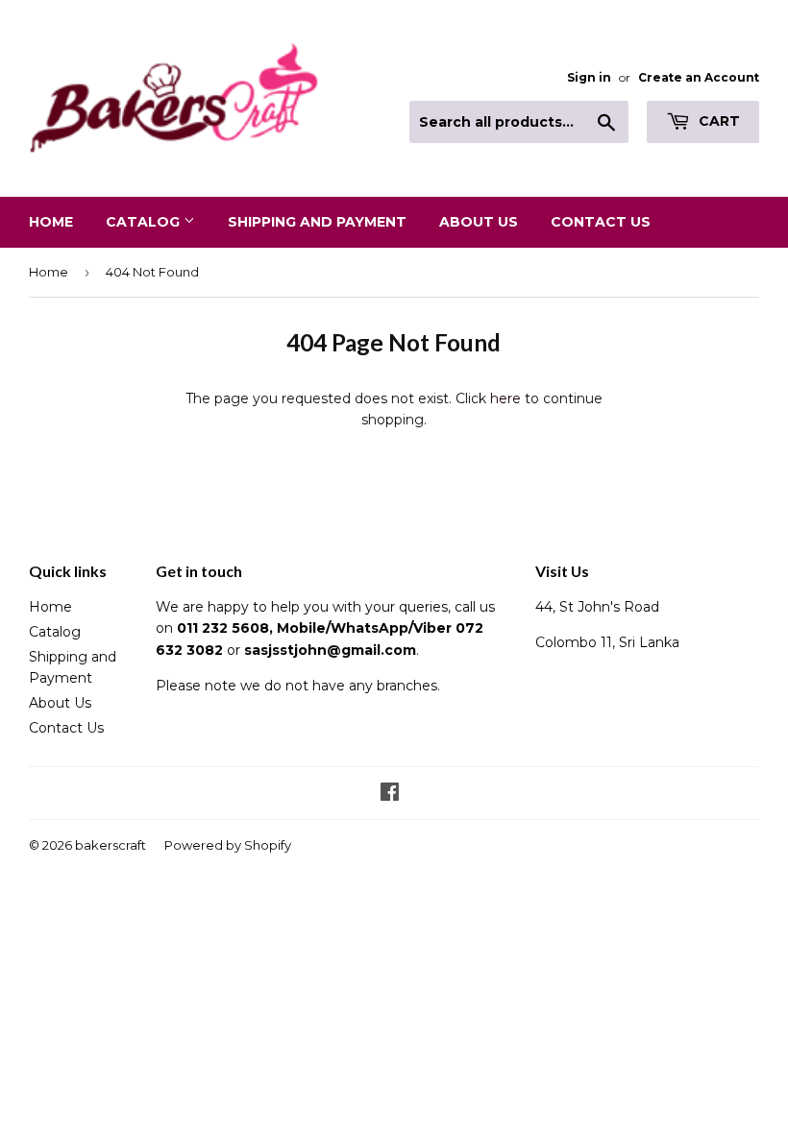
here (505, 398)
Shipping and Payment (317, 221)
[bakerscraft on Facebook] (390, 794)
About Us (478, 221)
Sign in (589, 77)
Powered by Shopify (227, 845)
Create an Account (698, 77)
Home (51, 221)
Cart (717, 121)
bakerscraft (110, 845)
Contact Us (601, 221)
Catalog (145, 221)
